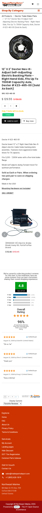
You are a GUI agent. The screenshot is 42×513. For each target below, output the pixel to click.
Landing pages (8, 447)
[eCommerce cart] (32, 4)
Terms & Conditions (10, 432)
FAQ (3, 421)
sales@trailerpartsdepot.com (18, 474)
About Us (5, 424)
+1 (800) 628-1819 (13, 477)
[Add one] (16, 106)
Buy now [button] (30, 121)
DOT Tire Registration (11, 454)
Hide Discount (7, 451)
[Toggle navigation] (38, 4)
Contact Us (6, 468)
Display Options (15, 401)
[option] (21, 234)
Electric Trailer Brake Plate (26, 16)
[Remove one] (5, 106)
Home (4, 417)
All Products (7, 16)
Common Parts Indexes (11, 458)
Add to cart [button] (12, 121)
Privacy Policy (7, 428)
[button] (4, 234)
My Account (7, 443)
